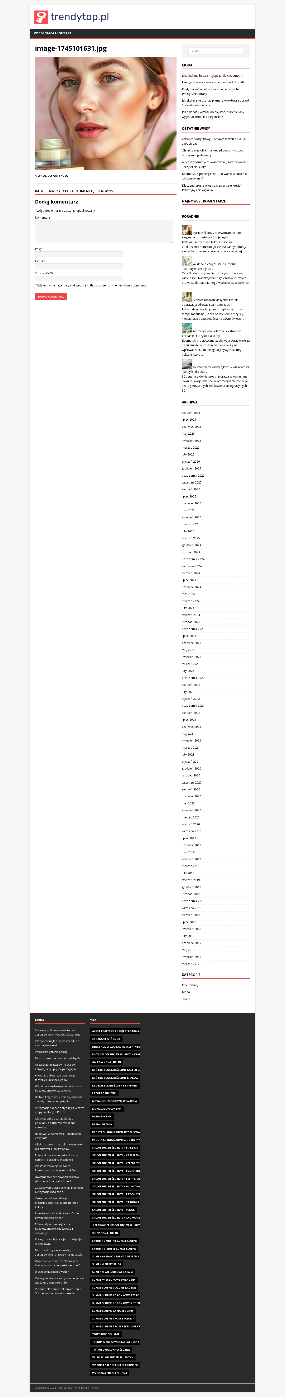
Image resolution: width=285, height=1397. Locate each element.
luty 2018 (188, 936)
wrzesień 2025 (192, 482)
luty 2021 (188, 754)
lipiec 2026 (189, 419)
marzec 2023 (190, 664)
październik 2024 (193, 559)
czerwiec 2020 (191, 796)
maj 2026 (188, 433)
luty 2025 (188, 531)
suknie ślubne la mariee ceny (113, 1311)
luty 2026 (188, 454)
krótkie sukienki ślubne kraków (115, 1078)
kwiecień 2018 (191, 929)
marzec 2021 (190, 747)
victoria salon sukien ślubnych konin (120, 1365)
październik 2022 (193, 678)
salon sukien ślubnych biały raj (115, 1147)
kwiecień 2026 (191, 441)
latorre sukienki (104, 1093)
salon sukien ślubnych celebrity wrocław (123, 1163)
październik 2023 (193, 629)
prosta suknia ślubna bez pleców (116, 1132)
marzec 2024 (190, 601)
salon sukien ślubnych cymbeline (116, 1171)
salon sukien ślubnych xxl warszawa (119, 1217)
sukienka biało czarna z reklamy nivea (120, 1256)
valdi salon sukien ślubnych (113, 1357)
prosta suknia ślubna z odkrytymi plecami (123, 1140)
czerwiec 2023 (191, 643)
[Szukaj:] (216, 51)
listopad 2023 (191, 622)
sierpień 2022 (191, 685)
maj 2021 (188, 733)
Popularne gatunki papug (51, 1052)
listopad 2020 (191, 775)
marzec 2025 (190, 524)
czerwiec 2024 (191, 587)
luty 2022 (188, 692)
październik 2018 (193, 901)
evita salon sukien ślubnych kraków (118, 1054)
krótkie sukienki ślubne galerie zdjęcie (120, 1070)
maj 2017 (188, 950)
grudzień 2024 (191, 545)
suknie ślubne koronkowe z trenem (118, 1303)
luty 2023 (188, 671)
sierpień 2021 (191, 713)
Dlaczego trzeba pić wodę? (52, 1272)
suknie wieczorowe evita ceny (114, 1279)
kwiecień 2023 (191, 657)
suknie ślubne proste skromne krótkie (120, 1326)
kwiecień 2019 (191, 859)
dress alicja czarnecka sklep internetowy (122, 1046)
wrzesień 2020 (192, 782)
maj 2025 (188, 510)
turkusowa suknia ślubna (111, 1349)
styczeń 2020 (191, 824)
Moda (186, 992)
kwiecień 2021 (191, 740)
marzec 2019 (190, 866)
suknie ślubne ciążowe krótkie (114, 1287)
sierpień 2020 (191, 789)
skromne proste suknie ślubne (114, 1249)
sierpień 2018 (191, 915)
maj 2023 (188, 650)
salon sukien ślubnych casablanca (117, 1155)
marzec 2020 (190, 817)
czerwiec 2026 (191, 427)
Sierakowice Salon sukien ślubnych (117, 1225)
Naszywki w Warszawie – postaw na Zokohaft (213, 82)
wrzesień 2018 (192, 908)
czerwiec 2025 (191, 503)
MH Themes (92, 1387)
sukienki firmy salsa (106, 1264)
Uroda (186, 999)
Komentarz (42, 217)
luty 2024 (188, 608)
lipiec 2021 (189, 719)
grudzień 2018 (191, 887)
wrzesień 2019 (192, 831)
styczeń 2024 (191, 615)
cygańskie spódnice (106, 1039)
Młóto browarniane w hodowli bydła (57, 1058)
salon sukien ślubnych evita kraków (118, 1179)
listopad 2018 (191, 894)
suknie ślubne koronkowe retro (115, 1295)
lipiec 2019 (189, 838)
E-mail (39, 261)
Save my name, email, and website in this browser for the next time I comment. (93, 285)
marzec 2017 (190, 964)
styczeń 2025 (191, 538)
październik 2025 (193, 475)
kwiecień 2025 (191, 517)
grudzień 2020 (191, 768)
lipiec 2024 (189, 580)
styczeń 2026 (191, 461)
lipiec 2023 (189, 636)
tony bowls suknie (106, 1334)
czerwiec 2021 (191, 727)
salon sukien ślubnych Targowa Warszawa (123, 1202)
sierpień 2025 (191, 489)
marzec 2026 (190, 447)
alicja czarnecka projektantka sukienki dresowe (127, 1031)
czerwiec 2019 (191, 845)
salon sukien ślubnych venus (113, 1210)
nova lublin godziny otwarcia (114, 1101)
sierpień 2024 (191, 573)
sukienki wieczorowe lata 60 (112, 1272)
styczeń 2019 (191, 880)
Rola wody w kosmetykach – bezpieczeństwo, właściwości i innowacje (54, 1228)
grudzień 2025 (191, 468)
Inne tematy (190, 985)
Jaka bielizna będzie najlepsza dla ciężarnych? (212, 76)
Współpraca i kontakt (52, 33)
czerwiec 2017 (191, 943)
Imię (38, 249)
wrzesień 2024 (192, 566)
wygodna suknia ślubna (109, 1373)
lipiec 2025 (189, 496)
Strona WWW (44, 273)
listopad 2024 (191, 552)
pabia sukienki (102, 1116)
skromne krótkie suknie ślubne (114, 1241)
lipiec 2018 (189, 922)
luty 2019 (188, 873)
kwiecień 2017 (191, 957)
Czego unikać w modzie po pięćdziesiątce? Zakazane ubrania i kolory (57, 1202)
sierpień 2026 (191, 413)
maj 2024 (188, 594)
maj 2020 (188, 803)
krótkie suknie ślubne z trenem (114, 1085)
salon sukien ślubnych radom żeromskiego (123, 1194)
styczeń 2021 (191, 761)
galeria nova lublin (106, 1062)
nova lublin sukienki (107, 1109)
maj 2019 (188, 852)
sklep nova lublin (105, 1233)
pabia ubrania (102, 1124)
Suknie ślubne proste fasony (113, 1318)
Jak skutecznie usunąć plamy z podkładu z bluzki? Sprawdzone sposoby (55, 1123)
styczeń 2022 (191, 699)
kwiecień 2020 (191, 810)
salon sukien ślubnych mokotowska (118, 1186)
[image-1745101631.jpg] (106, 168)
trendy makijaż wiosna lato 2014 (115, 1342)
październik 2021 (193, 705)
